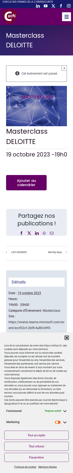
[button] (67, 338)
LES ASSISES (19, 252)
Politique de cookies (25, 467)
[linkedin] (38, 6)
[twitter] (53, 6)
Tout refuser (36, 446)
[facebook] (61, 6)
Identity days (55, 252)
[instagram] (69, 6)
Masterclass (51, 311)
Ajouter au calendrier (26, 182)
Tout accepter (36, 435)
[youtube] (45, 6)
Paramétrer (36, 457)
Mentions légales (47, 467)
